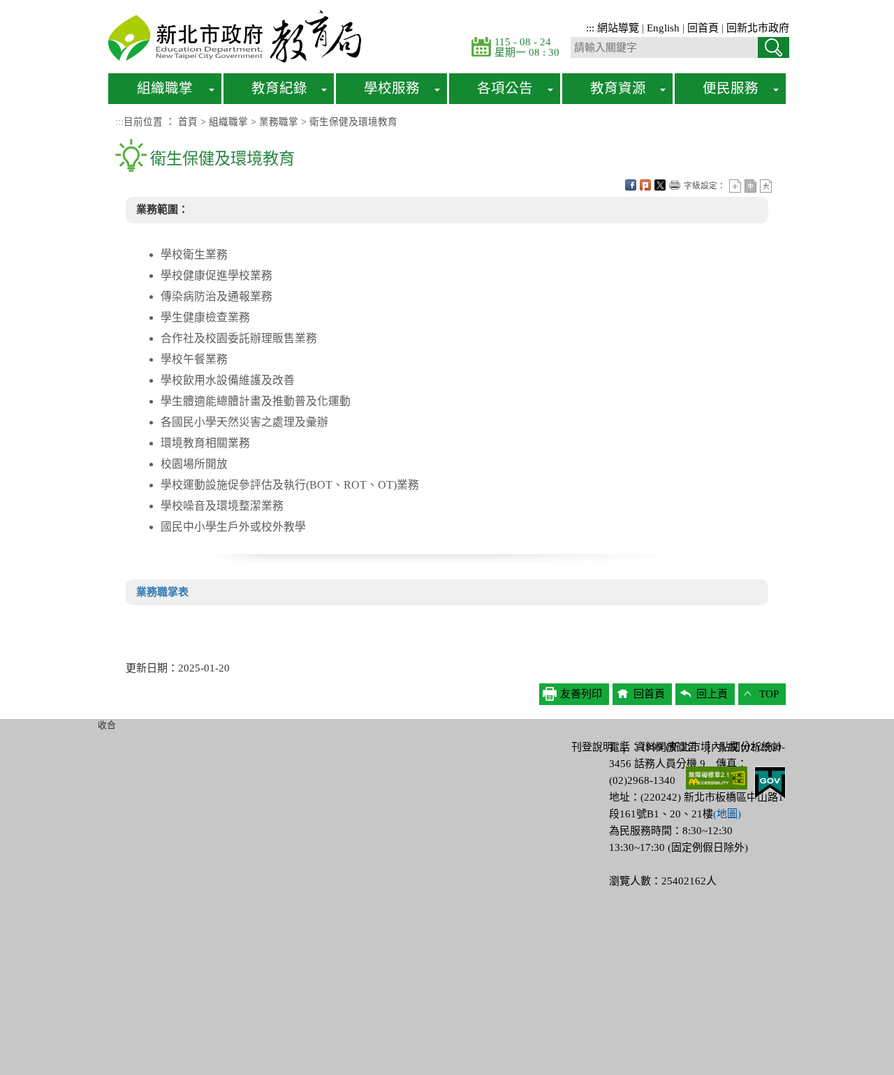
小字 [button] (735, 186)
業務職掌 (278, 122)
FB (630, 185)
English (663, 28)
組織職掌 (228, 122)
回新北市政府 (757, 28)
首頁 (188, 122)
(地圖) (727, 814)
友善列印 (674, 185)
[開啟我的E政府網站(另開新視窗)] (770, 781)
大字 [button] (766, 186)
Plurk (645, 185)
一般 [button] (750, 186)
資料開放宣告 (666, 746)
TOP (769, 693)
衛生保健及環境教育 (353, 122)
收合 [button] (107, 725)
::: (590, 28)
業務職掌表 (162, 592)
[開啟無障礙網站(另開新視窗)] (716, 777)
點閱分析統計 (750, 746)
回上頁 (712, 693)
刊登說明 (592, 746)
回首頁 (703, 28)
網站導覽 (618, 28)
